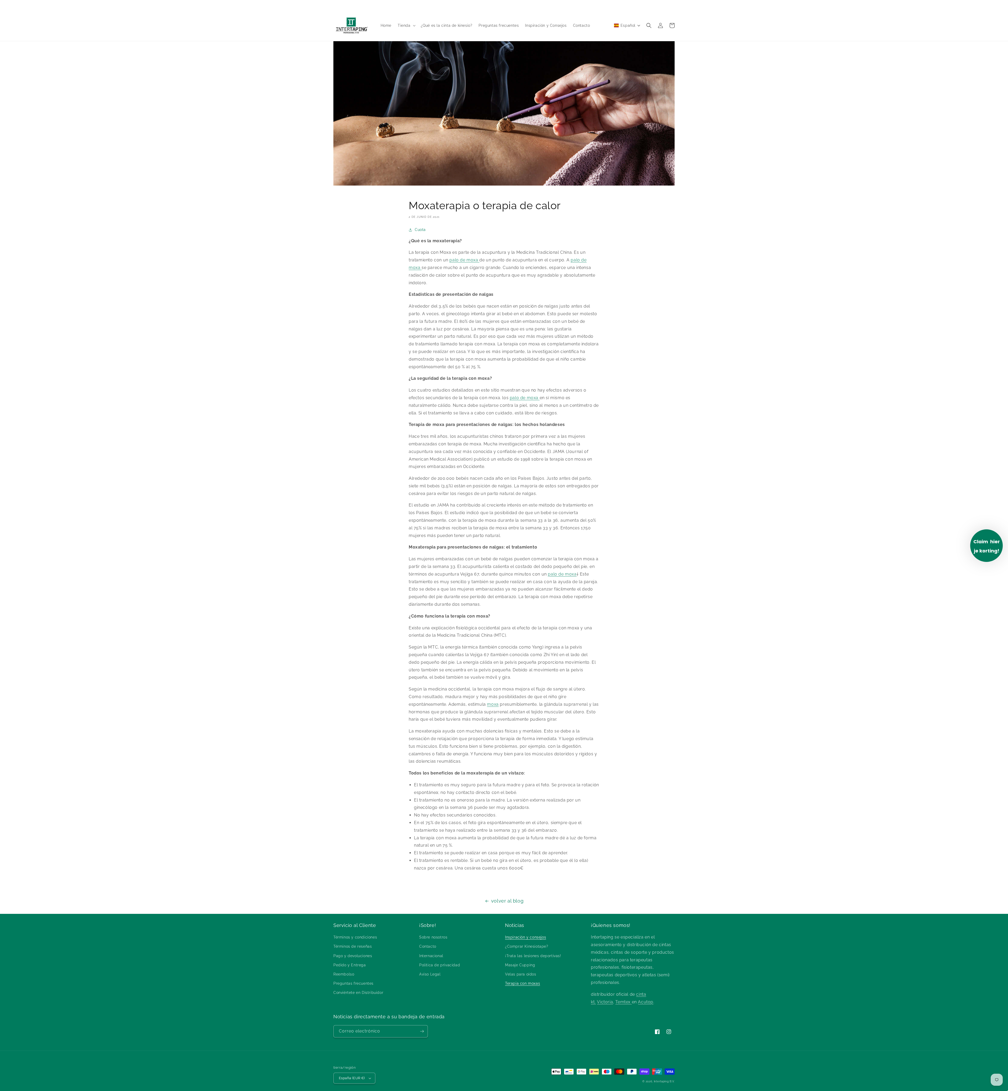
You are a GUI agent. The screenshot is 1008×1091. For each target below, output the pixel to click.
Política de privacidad (439, 965)
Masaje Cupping (520, 965)
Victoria (605, 1001)
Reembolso (343, 974)
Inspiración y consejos (525, 937)
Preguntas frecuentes (353, 983)
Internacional (431, 956)
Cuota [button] (420, 230)
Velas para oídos (520, 974)
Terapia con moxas (522, 983)
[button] (406, 25)
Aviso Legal (430, 974)
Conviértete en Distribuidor (358, 992)
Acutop (645, 1001)
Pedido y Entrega (349, 965)
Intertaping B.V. (664, 1081)
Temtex (623, 1001)
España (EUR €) (352, 1078)
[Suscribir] (422, 1031)
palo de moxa (464, 259)
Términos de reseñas (352, 946)
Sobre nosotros (433, 937)
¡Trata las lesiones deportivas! (533, 956)
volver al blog (507, 901)
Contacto (427, 946)
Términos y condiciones (355, 937)
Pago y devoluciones (352, 956)
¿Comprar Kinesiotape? (526, 946)
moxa (492, 704)
